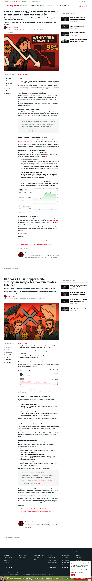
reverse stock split (53, 220)
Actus (5, 552)
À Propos (78, 557)
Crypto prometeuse (52, 562)
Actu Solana (7, 560)
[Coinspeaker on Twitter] (79, 1)
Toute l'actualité (24, 5)
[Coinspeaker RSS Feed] (87, 1)
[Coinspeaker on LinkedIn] (84, 1)
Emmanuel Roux (13, 27)
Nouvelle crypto (51, 557)
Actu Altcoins (40, 5)
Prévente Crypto (52, 567)
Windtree (26, 95)
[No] (88, 562)
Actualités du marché (38, 555)
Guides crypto (22, 555)
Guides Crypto (57, 5)
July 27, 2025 (34, 131)
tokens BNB (27, 115)
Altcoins (26, 248)
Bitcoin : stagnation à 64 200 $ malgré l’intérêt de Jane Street (78, 33)
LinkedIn (8, 90)
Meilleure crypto (52, 560)
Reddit (8, 88)
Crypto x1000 (51, 565)
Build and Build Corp (23, 141)
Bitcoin (47, 154)
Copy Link (8, 93)
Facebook (8, 78)
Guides (49, 552)
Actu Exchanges (49, 5)
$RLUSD (47, 475)
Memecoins (50, 555)
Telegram (8, 85)
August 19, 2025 (36, 483)
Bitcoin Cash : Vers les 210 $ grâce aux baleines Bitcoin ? (78, 286)
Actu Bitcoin (33, 5)
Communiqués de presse (37, 558)
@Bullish (30, 472)
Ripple (21, 456)
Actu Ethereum (8, 557)
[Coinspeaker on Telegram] (82, 1)
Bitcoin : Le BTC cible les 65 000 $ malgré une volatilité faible (78, 25)
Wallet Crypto (66, 5)
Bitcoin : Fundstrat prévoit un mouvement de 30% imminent (77, 18)
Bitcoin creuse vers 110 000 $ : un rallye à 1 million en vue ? (36, 244)
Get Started (80, 578)
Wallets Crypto (22, 557)
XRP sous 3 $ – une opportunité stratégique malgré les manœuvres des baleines (39, 240)
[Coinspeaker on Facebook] (76, 1)
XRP (38, 369)
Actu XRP (6, 562)
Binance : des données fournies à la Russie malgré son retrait (78, 40)
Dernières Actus (68, 13)
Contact (78, 555)
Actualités (21, 248)
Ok (73, 575)
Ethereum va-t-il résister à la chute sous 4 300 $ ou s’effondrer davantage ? (37, 512)
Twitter (8, 80)
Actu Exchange (8, 567)
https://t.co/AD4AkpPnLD (47, 480)
